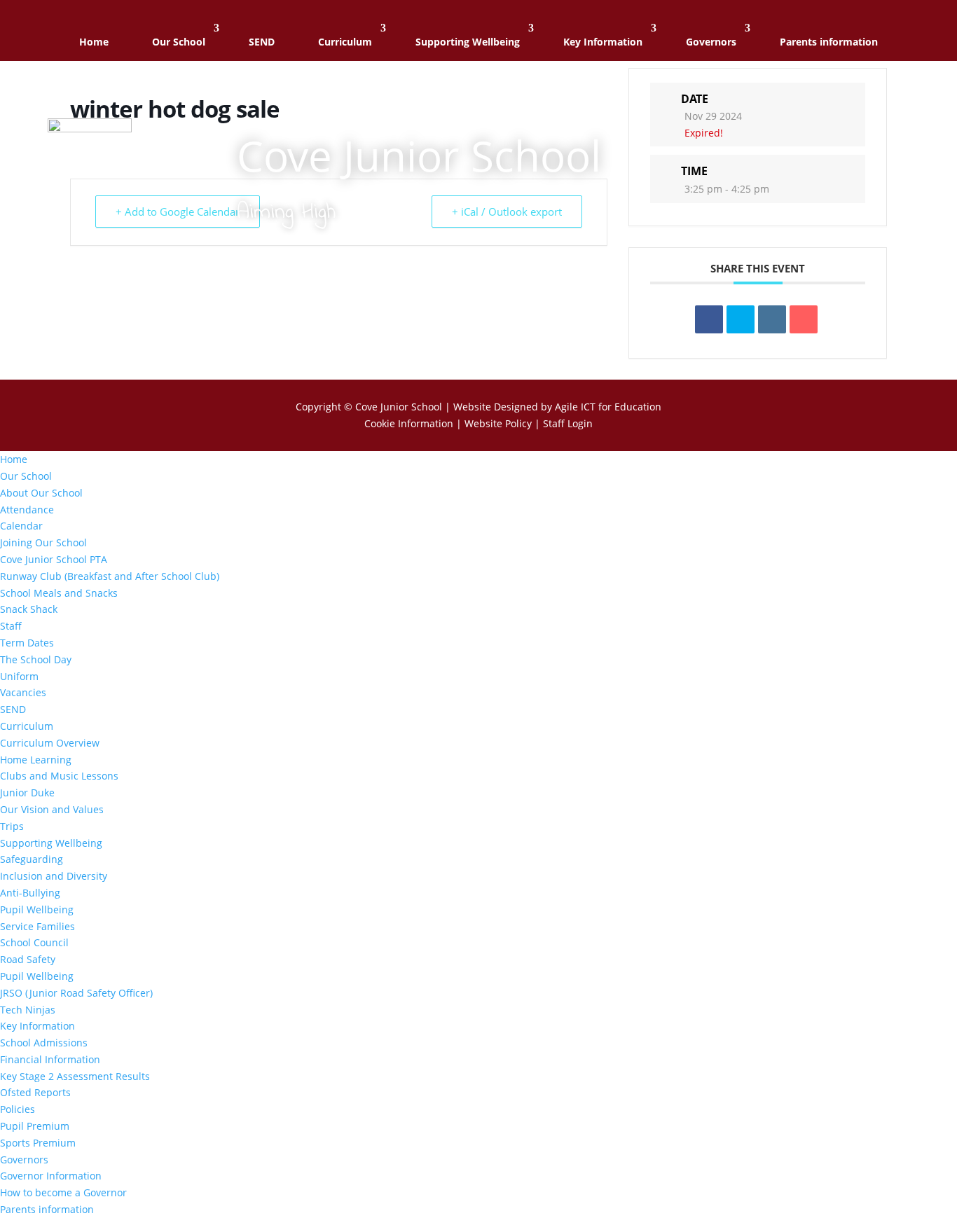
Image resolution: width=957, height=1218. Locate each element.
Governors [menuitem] (24, 1159)
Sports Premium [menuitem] (38, 1142)
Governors (711, 41)
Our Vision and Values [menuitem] (52, 809)
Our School (178, 41)
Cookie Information (408, 423)
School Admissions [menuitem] (44, 1042)
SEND (262, 41)
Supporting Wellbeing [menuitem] (51, 843)
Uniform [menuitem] (19, 676)
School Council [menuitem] (34, 942)
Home (94, 41)
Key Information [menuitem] (37, 1025)
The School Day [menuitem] (35, 659)
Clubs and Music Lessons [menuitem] (59, 775)
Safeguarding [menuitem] (31, 859)
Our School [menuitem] (26, 476)
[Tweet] (741, 319)
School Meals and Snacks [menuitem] (59, 593)
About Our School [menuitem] (41, 492)
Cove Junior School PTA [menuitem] (53, 559)
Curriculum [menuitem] (26, 726)
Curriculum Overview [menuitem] (49, 742)
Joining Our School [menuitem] (43, 542)
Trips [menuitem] (12, 826)
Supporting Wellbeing (467, 41)
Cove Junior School (398, 406)
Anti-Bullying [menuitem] (30, 892)
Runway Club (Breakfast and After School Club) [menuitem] (109, 576)
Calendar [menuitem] (21, 525)
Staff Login (568, 423)
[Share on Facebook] (709, 319)
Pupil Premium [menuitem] (34, 1126)
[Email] (804, 319)
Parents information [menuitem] (47, 1209)
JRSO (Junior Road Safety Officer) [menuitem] (76, 992)
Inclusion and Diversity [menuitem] (53, 876)
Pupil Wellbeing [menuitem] (37, 909)
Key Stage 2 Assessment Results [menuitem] (75, 1076)
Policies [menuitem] (17, 1109)
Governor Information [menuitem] (51, 1175)
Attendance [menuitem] (27, 509)
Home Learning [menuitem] (35, 759)
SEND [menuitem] (13, 709)
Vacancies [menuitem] (23, 692)
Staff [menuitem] (11, 625)
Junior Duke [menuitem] (27, 792)
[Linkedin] (772, 319)
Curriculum (345, 41)
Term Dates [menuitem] (27, 642)
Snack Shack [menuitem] (28, 609)
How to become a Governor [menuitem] (63, 1192)
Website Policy (498, 423)
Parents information (829, 41)
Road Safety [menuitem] (27, 959)
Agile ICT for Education (608, 406)
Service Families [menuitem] (37, 926)
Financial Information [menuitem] (50, 1059)
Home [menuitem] (13, 459)
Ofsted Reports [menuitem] (35, 1092)
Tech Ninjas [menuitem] (27, 1009)
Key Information (602, 41)
